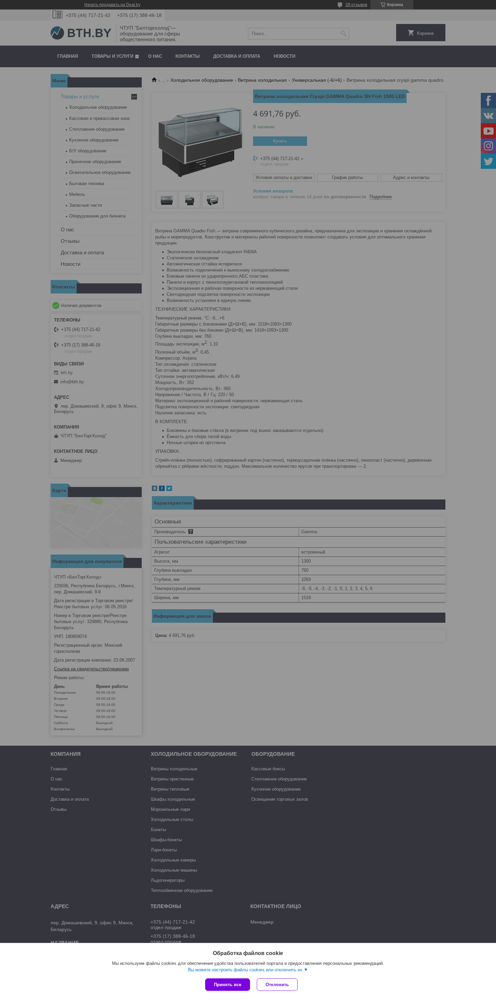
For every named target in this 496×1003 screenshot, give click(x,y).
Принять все (227, 984)
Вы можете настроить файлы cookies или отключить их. (246, 969)
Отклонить (277, 984)
